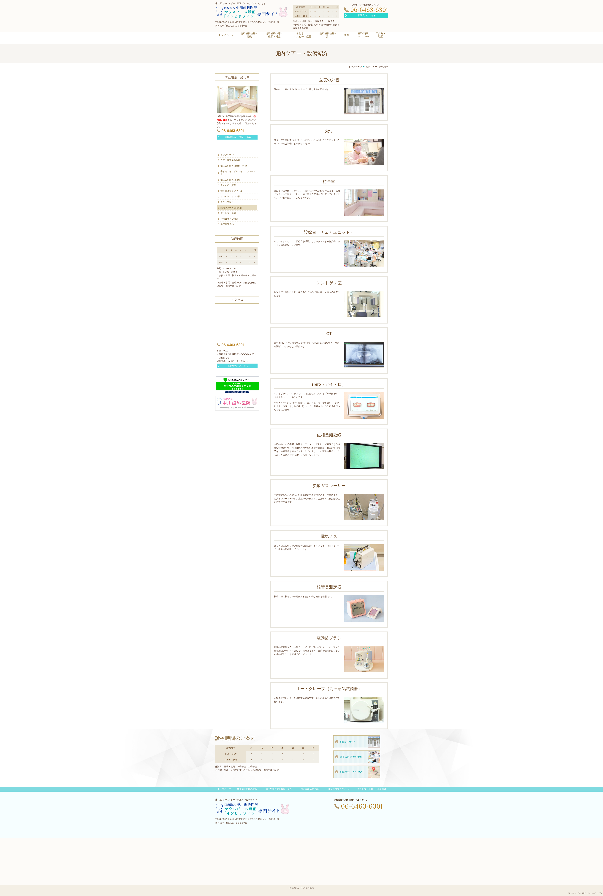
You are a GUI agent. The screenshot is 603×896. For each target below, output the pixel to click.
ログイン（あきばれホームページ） (585, 893)
